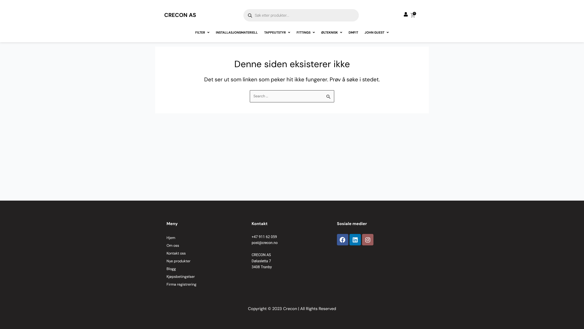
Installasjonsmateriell (237, 32)
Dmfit (353, 32)
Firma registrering (181, 284)
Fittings (303, 32)
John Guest (374, 32)
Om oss (173, 245)
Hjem (171, 237)
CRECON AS (180, 15)
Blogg (171, 268)
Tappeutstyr (275, 32)
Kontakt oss (176, 253)
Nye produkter (178, 261)
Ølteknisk (329, 32)
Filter (200, 32)
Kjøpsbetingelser (181, 276)
